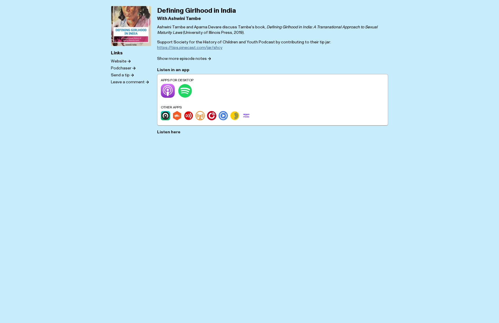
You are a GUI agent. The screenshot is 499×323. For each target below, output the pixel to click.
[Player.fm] (211, 115)
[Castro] (165, 115)
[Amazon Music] (246, 115)
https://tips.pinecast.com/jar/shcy (189, 47)
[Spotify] (185, 91)
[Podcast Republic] (223, 115)
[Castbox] (177, 115)
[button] (184, 58)
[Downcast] (188, 115)
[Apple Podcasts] (168, 91)
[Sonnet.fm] (234, 115)
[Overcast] (200, 115)
